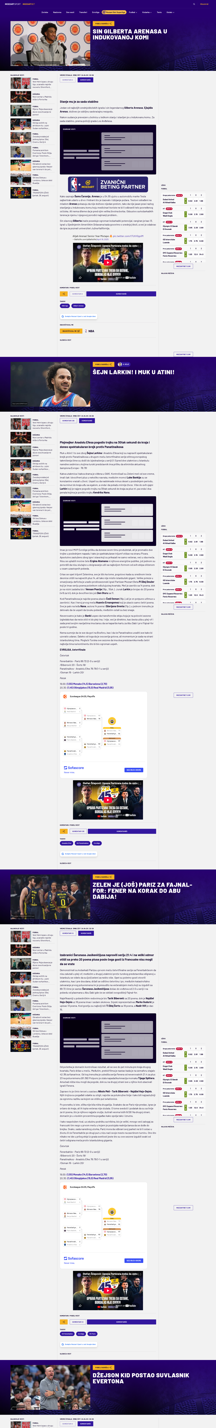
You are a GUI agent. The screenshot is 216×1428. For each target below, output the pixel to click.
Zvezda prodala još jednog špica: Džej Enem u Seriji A (41, 139)
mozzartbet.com (183, 266)
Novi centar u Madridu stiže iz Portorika (42, 98)
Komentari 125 (68, 421)
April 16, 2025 (102, 239)
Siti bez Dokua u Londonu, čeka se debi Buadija (42, 180)
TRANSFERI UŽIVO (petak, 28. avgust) (41, 194)
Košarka (36, 94)
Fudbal (35, 79)
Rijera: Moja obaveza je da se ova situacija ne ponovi (42, 112)
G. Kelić (126, 364)
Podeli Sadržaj (102, 24)
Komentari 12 (68, 933)
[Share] (64, 293)
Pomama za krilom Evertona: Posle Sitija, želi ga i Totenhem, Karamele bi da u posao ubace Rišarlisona (43, 153)
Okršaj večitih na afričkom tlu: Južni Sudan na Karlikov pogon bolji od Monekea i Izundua (43, 126)
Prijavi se (204, 4)
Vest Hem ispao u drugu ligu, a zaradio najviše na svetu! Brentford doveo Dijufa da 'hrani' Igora (43, 84)
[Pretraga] (194, 4)
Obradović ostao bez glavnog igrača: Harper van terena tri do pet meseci (42, 167)
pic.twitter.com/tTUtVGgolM (128, 235)
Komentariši (85, 80)
